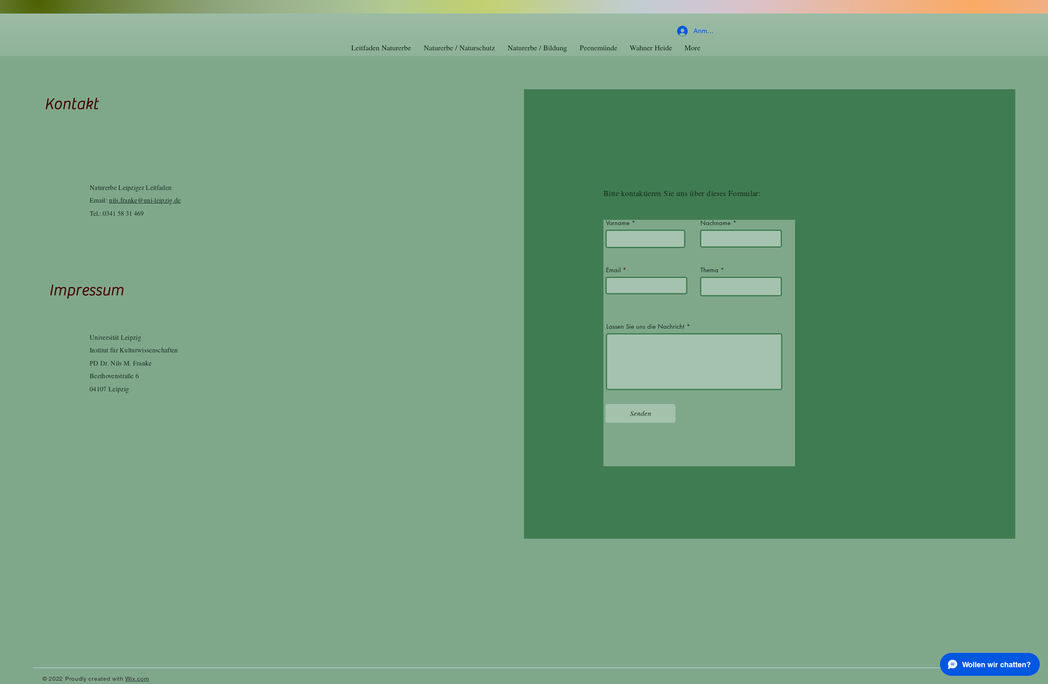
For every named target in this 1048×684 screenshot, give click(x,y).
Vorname (618, 223)
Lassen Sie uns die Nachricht (645, 326)
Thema (709, 270)
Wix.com (137, 678)
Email (613, 270)
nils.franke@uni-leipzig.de (145, 200)
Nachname (715, 223)
